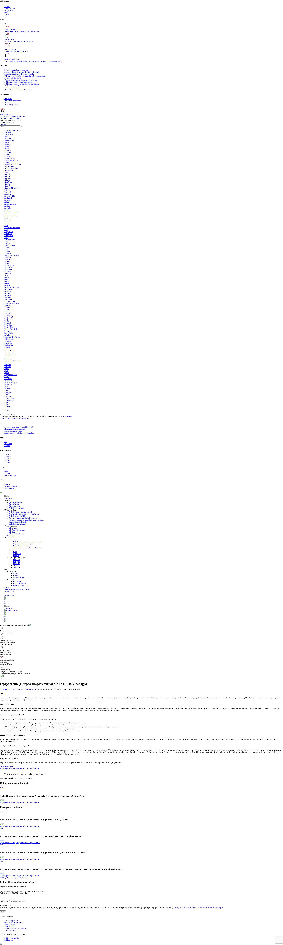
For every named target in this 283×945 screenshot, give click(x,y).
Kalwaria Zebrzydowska (13, 212)
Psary (6, 311)
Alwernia (7, 132)
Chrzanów (8, 154)
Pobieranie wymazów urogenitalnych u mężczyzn (26, 520)
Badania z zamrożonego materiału (21, 512)
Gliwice (7, 180)
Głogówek (8, 182)
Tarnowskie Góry (10, 357)
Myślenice (8, 267)
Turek (6, 369)
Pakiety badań (14, 504)
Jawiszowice (8, 198)
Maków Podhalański (11, 255)
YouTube (16, 568)
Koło (6, 226)
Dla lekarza (13, 528)
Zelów (6, 402)
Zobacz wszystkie (22, 418)
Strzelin (7, 347)
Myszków (7, 271)
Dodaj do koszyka (6, 766)
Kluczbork (8, 222)
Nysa (6, 275)
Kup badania (8, 498)
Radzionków (8, 327)
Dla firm (12, 532)
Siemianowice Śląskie (12, 337)
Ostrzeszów (8, 289)
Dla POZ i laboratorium (17, 530)
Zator (6, 394)
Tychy (6, 371)
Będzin (6, 136)
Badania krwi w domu (16, 508)
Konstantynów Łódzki (12, 228)
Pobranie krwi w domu (8, 418)
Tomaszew (8, 359)
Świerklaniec (8, 353)
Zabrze (6, 391)
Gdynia (7, 176)
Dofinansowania (10, 589)
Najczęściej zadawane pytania (23, 544)
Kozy (6, 230)
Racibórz (7, 319)
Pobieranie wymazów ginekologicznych (23, 518)
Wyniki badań (9, 591)
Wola (6, 387)
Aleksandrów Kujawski (12, 130)
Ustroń (6, 373)
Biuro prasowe (18, 585)
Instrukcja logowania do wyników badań (27, 542)
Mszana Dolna (9, 265)
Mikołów (7, 261)
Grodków (7, 186)
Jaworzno (7, 200)
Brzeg (6, 146)
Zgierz (6, 404)
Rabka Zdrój (8, 317)
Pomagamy (17, 581)
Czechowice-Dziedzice (12, 160)
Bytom (6, 148)
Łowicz (7, 252)
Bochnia (7, 144)
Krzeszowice (8, 236)
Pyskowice (8, 315)
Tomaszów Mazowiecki (12, 361)
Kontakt (7, 15)
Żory (6, 408)
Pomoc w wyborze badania (16, 878)
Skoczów (7, 341)
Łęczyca (7, 244)
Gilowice (7, 178)
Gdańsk (7, 174)
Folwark (7, 172)
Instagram (16, 562)
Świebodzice (8, 351)
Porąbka (7, 305)
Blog (15, 552)
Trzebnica (7, 367)
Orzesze (7, 285)
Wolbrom (7, 389)
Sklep (4, 878)
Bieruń (6, 142)
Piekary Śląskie (9, 301)
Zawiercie (7, 396)
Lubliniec (7, 254)
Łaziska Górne (9, 240)
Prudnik (7, 309)
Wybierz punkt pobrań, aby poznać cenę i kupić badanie (20, 768)
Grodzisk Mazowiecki (12, 188)
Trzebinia (7, 365)
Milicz (6, 263)
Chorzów (7, 152)
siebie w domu (67, 416)
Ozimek (7, 293)
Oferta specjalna (14, 506)
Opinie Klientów (19, 578)
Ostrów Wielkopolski (11, 287)
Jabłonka (7, 194)
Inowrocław (8, 192)
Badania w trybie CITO (17, 516)
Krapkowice (8, 232)
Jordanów (7, 208)
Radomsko (8, 323)
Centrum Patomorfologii (17, 522)
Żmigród (7, 406)
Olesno (6, 279)
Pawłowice (8, 299)
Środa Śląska (8, 345)
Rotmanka (8, 331)
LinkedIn (16, 564)
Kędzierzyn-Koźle (10, 216)
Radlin (6, 321)
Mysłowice (8, 269)
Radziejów (8, 325)
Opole (6, 283)
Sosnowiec (8, 343)
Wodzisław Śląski (10, 383)
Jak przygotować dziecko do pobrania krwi (28, 548)
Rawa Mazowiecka (11, 329)
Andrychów (8, 134)
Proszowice (8, 307)
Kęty (6, 218)
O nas (6, 13)
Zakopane (7, 393)
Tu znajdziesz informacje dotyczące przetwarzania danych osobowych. (198, 908)
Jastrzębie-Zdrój (10, 196)
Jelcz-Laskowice (10, 204)
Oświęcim (7, 291)
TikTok (15, 566)
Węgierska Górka (10, 375)
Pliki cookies (8, 940)
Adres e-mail (5, 901)
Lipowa (7, 248)
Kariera (15, 576)
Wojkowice (8, 385)
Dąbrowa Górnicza (11, 168)
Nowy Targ (8, 273)
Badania (7, 7)
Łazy (6, 242)
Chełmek (7, 150)
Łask (6, 238)
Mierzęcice (8, 259)
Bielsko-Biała (9, 140)
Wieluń (6, 377)
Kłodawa (7, 220)
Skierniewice (8, 339)
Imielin (6, 190)
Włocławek (8, 379)
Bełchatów (8, 138)
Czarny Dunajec (10, 158)
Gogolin (7, 184)
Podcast (16, 556)
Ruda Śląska (8, 333)
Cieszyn (7, 156)
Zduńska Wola (9, 398)
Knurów (7, 224)
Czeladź (7, 162)
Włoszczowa (8, 381)
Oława (6, 277)
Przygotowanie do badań (22, 546)
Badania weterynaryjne (17, 524)
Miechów (7, 257)
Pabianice (7, 297)
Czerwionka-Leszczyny (12, 164)
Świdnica (7, 349)
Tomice (7, 363)
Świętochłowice (10, 355)
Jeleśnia (7, 206)
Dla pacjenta (8, 11)
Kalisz (6, 210)
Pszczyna (7, 313)
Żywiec (7, 410)
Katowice (7, 214)
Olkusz (6, 281)
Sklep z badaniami (15, 502)
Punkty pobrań (9, 9)
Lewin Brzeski (9, 246)
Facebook (16, 560)
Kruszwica (8, 234)
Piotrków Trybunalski (12, 303)
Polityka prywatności (11, 938)
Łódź (6, 250)
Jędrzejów (7, 202)
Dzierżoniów (8, 170)
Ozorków (7, 295)
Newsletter (17, 554)
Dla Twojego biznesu (16, 534)
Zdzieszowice (9, 400)
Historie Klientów (19, 583)
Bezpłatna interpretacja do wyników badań (24, 514)
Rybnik (7, 335)
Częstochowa (9, 166)
